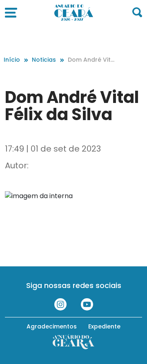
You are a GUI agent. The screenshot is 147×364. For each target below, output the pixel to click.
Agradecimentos (52, 326)
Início (12, 60)
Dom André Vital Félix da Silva (90, 60)
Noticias (44, 60)
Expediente (104, 326)
